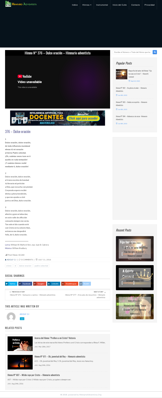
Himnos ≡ (87, 4)
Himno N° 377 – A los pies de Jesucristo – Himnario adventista (85, 296)
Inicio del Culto (120, 4)
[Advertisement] (81, 30)
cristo (9, 266)
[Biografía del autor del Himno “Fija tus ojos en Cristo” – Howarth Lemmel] (121, 74)
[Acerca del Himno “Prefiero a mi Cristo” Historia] (20, 343)
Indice (75, 4)
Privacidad (150, 4)
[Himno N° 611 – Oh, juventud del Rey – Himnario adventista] (20, 362)
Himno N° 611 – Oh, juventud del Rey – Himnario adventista (60, 356)
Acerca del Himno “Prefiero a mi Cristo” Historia (55, 338)
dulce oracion (25, 266)
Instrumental (102, 4)
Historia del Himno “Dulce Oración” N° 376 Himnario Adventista (135, 309)
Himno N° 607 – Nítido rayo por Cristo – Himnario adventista (34, 375)
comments (27, 260)
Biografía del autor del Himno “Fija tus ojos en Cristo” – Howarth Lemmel (140, 73)
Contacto (135, 4)
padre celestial (41, 266)
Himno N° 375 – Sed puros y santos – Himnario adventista (32, 295)
